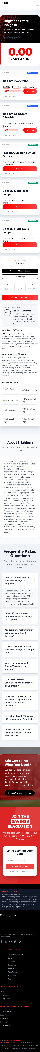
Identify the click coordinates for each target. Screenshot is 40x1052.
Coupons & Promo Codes (20, 271)
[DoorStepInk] (29, 420)
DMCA (7, 1048)
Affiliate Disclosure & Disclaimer (23, 1048)
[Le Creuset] (10, 420)
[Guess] (10, 410)
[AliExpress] (10, 400)
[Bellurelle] (29, 390)
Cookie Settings (33, 1046)
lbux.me (19, 263)
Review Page (20, 276)
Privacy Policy (6, 1046)
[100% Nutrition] (29, 410)
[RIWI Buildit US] (29, 400)
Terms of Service (19, 1046)
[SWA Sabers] (10, 390)
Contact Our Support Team (19, 793)
